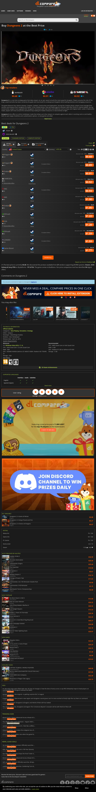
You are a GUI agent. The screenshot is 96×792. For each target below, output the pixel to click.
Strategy (30, 331)
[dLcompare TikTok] (87, 782)
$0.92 (89, 182)
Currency (51, 149)
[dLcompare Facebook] (67, 782)
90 (4, 173)
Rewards (28, 11)
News (34, 11)
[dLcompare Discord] (92, 782)
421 (4, 157)
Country (4, 149)
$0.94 (89, 190)
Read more (48, 119)
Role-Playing (15, 331)
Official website (8, 329)
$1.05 (89, 207)
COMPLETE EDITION (34, 138)
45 (4, 181)
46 (4, 191)
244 (4, 242)
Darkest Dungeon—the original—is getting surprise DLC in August (23, 694)
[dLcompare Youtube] (82, 782)
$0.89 (89, 165)
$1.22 (89, 216)
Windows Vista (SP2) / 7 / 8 (14, 345)
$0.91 (89, 173)
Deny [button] (76, 788)
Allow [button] (86, 788)
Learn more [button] (35, 789)
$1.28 (89, 224)
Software (20, 11)
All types (5, 138)
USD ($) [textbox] (58, 149)
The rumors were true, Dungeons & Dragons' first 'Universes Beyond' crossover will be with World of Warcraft (37, 707)
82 (4, 216)
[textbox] (15, 149)
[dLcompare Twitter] (62, 782)
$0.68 (89, 156)
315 (4, 223)
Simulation (23, 331)
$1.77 (89, 250)
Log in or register (87, 11)
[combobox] (27, 149)
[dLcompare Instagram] (72, 782)
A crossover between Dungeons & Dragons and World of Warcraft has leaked (27, 702)
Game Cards (11, 11)
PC (5, 127)
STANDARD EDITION (18, 138)
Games (3, 11)
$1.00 (89, 199)
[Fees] (86, 149)
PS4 (13, 127)
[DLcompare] (7, 781)
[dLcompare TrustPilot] (77, 782)
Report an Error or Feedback (84, 262)
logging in (34, 282)
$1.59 (89, 233)
